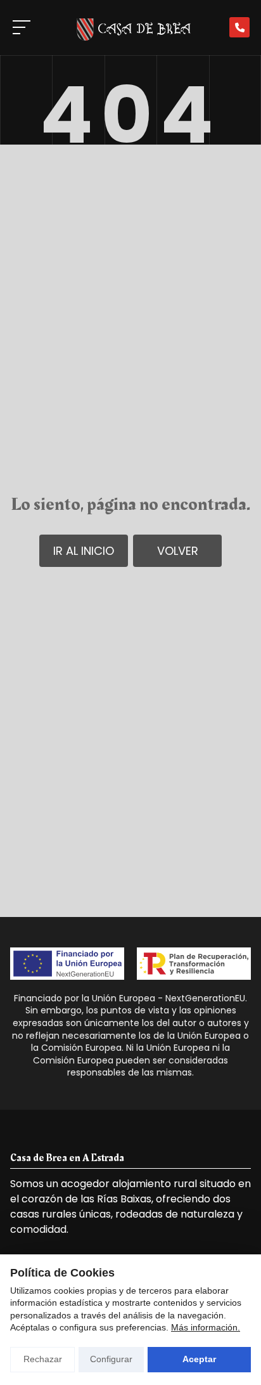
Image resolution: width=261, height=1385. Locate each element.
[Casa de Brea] (130, 28)
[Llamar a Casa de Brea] (239, 27)
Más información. (205, 1327)
